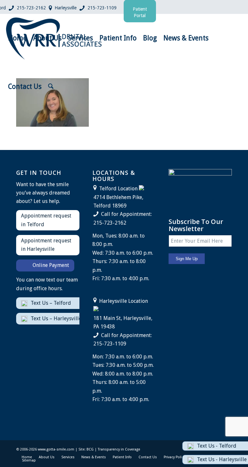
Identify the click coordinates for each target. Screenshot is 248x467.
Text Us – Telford (51, 303)
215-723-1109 (102, 7)
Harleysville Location (123, 301)
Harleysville (66, 7)
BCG (90, 449)
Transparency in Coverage (119, 449)
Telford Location (118, 189)
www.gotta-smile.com (56, 449)
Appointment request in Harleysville (46, 245)
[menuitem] (17, 38)
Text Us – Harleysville (56, 318)
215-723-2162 (31, 7)
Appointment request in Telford (46, 220)
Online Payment (51, 265)
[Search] (51, 86)
